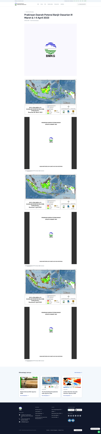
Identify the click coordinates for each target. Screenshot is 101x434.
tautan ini (29, 170)
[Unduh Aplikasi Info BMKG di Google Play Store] (71, 410)
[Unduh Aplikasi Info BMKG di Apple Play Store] (78, 410)
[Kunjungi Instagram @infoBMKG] (75, 416)
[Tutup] (99, 428)
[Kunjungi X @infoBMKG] (73, 416)
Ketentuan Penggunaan (53, 430)
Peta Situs (48, 430)
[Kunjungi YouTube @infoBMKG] (69, 416)
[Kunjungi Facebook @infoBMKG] (71, 416)
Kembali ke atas (78, 430)
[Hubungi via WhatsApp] (99, 432)
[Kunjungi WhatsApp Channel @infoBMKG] (80, 416)
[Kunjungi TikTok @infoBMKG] (78, 416)
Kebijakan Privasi (61, 430)
